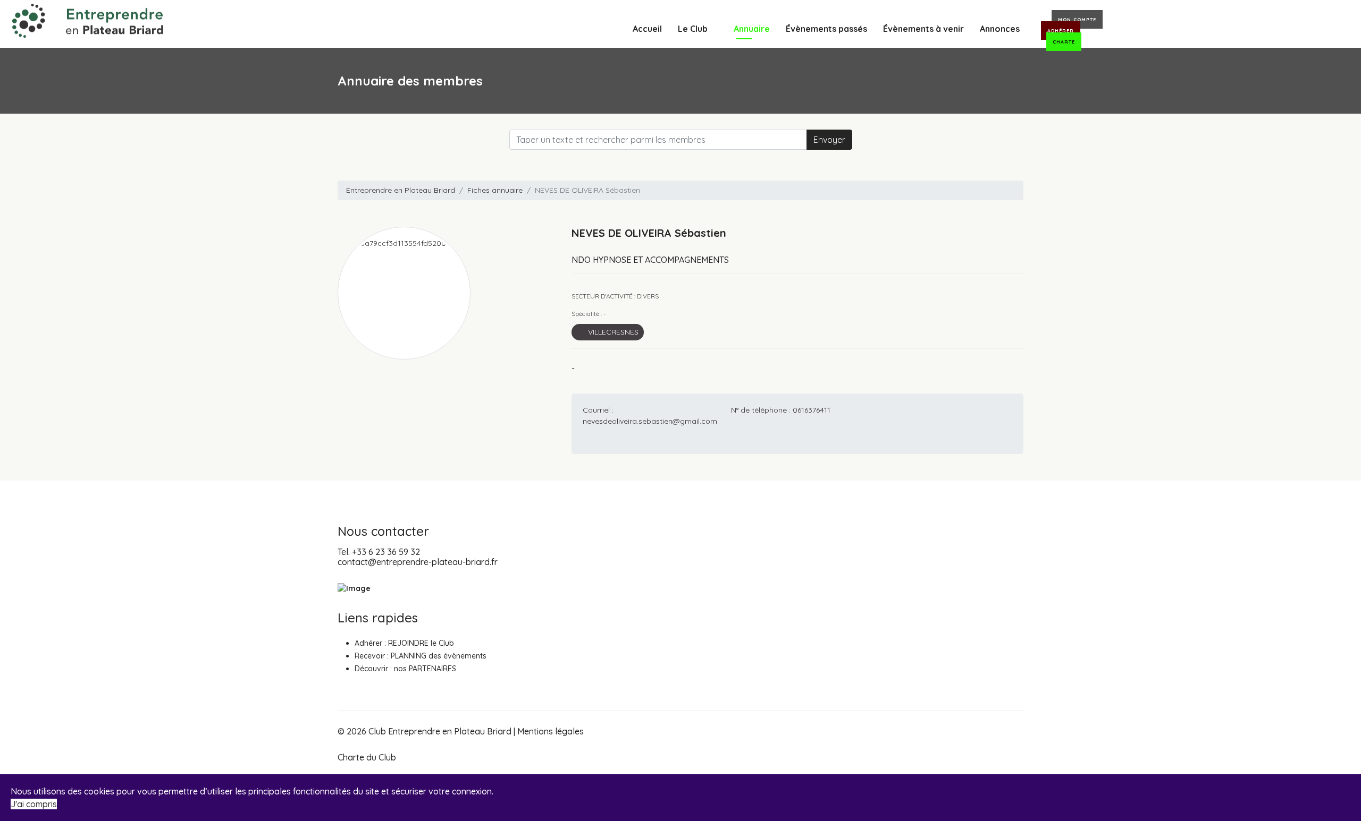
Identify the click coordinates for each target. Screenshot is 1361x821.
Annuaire (752, 28)
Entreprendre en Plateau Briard (400, 190)
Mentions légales (550, 731)
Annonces (1000, 28)
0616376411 (811, 410)
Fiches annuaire (495, 190)
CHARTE (1064, 42)
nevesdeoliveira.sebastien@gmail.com (650, 421)
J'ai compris (34, 804)
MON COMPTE (1077, 19)
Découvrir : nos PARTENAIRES (405, 668)
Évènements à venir (923, 28)
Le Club (693, 28)
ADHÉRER (1060, 30)
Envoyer (829, 139)
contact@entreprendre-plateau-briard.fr (418, 562)
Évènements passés (826, 28)
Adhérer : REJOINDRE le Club (404, 643)
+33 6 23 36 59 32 (386, 551)
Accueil (647, 28)
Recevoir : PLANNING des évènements (420, 656)
